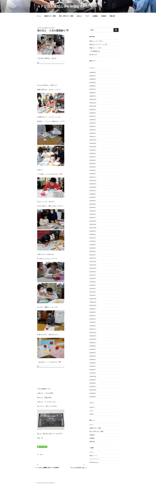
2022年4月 (92, 248)
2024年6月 (92, 160)
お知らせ (79, 16)
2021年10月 (92, 268)
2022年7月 (92, 238)
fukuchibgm (51, 27)
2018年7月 (92, 349)
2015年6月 (92, 396)
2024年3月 (92, 170)
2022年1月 (92, 258)
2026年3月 (92, 89)
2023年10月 (92, 187)
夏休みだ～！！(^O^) (95, 48)
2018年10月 (92, 339)
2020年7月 (92, 315)
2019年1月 (92, 329)
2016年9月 (92, 379)
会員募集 (95, 16)
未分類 (91, 414)
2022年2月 (92, 255)
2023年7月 (92, 197)
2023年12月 (92, 180)
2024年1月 (92, 177)
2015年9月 (92, 393)
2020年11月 (92, 302)
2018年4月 (92, 359)
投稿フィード (93, 455)
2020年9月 (92, 309)
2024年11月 (92, 143)
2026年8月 (92, 72)
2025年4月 (92, 126)
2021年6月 (92, 278)
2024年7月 (92, 157)
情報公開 (112, 16)
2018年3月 (92, 363)
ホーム (39, 16)
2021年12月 (92, 261)
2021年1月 (92, 295)
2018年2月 (92, 366)
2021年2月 (92, 292)
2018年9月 (92, 342)
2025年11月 (92, 103)
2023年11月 (92, 184)
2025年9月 (92, 109)
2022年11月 (92, 224)
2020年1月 (92, 319)
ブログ (87, 16)
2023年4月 (92, 207)
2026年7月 (92, 76)
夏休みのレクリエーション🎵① (98, 44)
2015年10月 (92, 390)
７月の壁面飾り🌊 (94, 51)
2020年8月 (92, 312)
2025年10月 (92, 106)
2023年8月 (92, 194)
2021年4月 (92, 285)
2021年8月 (92, 271)
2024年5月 (92, 163)
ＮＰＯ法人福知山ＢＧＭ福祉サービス (65, 6)
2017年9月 (92, 373)
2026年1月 (92, 96)
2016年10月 (92, 376)
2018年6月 (92, 352)
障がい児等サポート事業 (66, 16)
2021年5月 (92, 282)
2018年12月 (92, 332)
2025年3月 (92, 130)
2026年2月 (92, 92)
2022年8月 (92, 234)
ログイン (92, 452)
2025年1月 (92, 136)
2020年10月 (92, 305)
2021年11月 (92, 265)
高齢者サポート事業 (50, 16)
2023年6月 (92, 200)
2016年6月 (92, 386)
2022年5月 (92, 244)
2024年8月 (92, 153)
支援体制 (103, 16)
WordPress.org (93, 462)
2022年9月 (92, 231)
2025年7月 (92, 116)
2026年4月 (92, 86)
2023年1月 (92, 217)
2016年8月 (92, 383)
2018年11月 (92, 336)
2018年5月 (92, 356)
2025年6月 (92, 119)
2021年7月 (92, 275)
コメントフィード (94, 459)
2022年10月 (92, 227)
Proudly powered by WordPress (46, 482)
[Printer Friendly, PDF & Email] (42, 446)
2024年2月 (92, 173)
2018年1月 (92, 369)
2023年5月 (92, 204)
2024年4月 (92, 167)
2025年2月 (92, 133)
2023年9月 (92, 190)
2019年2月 (92, 325)
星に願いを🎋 (93, 54)
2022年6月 (92, 241)
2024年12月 (92, 140)
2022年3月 (92, 251)
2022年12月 (92, 221)
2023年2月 (92, 214)
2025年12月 (92, 99)
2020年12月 (92, 298)
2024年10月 (92, 146)
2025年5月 (92, 123)
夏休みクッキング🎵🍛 (96, 41)
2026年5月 (92, 82)
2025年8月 (92, 113)
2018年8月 (92, 346)
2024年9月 (92, 150)
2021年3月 (92, 288)
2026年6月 (92, 79)
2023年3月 (92, 211)
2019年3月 (92, 322)
